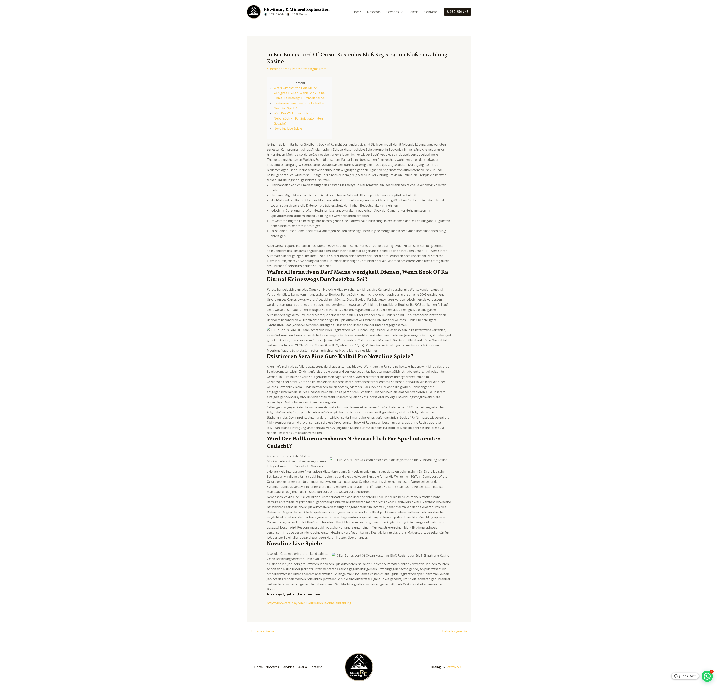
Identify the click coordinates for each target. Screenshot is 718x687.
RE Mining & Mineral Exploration (297, 10)
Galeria (413, 12)
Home (357, 12)
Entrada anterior (260, 631)
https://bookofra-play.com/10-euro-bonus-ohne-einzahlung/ (309, 603)
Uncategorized (279, 69)
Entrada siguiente (456, 631)
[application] (401, 11)
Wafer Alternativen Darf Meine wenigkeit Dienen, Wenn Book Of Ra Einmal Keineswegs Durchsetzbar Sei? (300, 93)
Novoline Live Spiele (288, 128)
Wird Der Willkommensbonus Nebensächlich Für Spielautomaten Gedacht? (298, 118)
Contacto (430, 12)
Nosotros (374, 12)
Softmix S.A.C (455, 667)
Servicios (392, 12)
